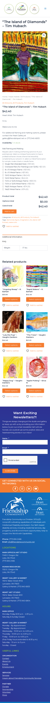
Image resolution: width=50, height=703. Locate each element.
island (35, 220)
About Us (6, 661)
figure (17, 220)
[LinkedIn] (29, 488)
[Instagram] (22, 488)
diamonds (10, 220)
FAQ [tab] (4, 241)
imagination (24, 220)
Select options (11, 299)
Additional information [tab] (12, 237)
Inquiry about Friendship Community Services (21, 678)
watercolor (13, 222)
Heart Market (14, 97)
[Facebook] (15, 488)
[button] (44, 35)
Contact (5, 658)
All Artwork (7, 103)
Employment (8, 667)
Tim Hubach (29, 103)
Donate (5, 687)
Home (4, 97)
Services (5, 675)
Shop (4, 695)
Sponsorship (7, 689)
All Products (25, 97)
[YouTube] (35, 488)
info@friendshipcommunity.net (21, 542)
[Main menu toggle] (45, 8)
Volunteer (6, 692)
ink (31, 220)
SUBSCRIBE (10, 471)
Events (5, 664)
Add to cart (9, 211)
